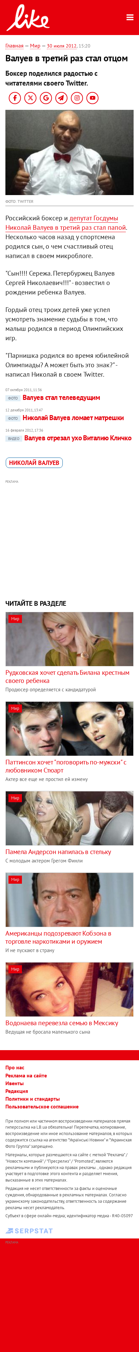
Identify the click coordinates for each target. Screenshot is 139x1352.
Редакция (16, 1091)
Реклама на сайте (26, 1075)
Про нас (14, 1067)
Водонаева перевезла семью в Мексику (61, 1022)
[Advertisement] (70, 538)
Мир (35, 45)
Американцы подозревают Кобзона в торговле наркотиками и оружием (58, 937)
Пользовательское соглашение (42, 1106)
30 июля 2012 (62, 46)
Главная (14, 45)
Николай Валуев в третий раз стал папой (65, 227)
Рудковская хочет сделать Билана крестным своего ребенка (67, 676)
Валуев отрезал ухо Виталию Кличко (69, 437)
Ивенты (14, 1083)
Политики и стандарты (32, 1098)
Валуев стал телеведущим (54, 397)
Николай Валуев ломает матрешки (65, 417)
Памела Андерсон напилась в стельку (58, 851)
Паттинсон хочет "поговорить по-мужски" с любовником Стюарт (65, 766)
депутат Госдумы (94, 218)
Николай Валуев (34, 463)
